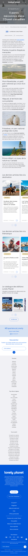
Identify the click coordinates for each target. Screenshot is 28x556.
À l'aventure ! (14, 9)
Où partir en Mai (14, 441)
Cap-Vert (14, 364)
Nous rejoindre (14, 526)
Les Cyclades (14, 397)
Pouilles (14, 413)
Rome (14, 416)
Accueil (2, 27)
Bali (14, 396)
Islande (14, 375)
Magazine (7, 27)
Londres (14, 402)
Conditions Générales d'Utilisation (7, 551)
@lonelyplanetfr (15, 333)
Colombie (14, 367)
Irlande (14, 374)
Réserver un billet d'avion (14, 523)
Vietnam (14, 427)
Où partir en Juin (14, 443)
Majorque (14, 405)
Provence (14, 414)
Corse (14, 399)
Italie (14, 377)
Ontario (5, 134)
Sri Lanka (14, 385)
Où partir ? (14, 502)
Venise (14, 424)
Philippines (14, 381)
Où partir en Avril (14, 440)
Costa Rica (14, 366)
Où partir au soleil (14, 457)
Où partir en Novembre (14, 450)
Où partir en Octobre (14, 449)
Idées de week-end (14, 508)
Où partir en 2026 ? (14, 460)
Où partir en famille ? (14, 458)
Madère (14, 425)
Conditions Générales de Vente (20, 551)
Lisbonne (14, 400)
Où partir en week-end (14, 454)
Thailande (14, 386)
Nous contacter (14, 529)
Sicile (14, 419)
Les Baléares (14, 422)
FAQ (14, 511)
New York (14, 410)
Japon (14, 378)
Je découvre (14, 319)
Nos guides (14, 492)
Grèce (14, 372)
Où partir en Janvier (14, 435)
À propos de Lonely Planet (14, 518)
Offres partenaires (14, 513)
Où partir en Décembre (14, 452)
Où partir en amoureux (14, 455)
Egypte (14, 369)
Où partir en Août (14, 446)
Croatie (14, 363)
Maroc (14, 380)
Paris (14, 411)
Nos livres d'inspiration (14, 496)
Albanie (14, 361)
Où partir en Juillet (14, 444)
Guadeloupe (14, 403)
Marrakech (14, 408)
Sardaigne (14, 417)
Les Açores (14, 421)
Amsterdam (14, 394)
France (14, 371)
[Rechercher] (23, 2)
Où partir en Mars (14, 438)
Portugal (14, 383)
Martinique (14, 407)
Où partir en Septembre (14, 447)
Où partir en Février (14, 436)
